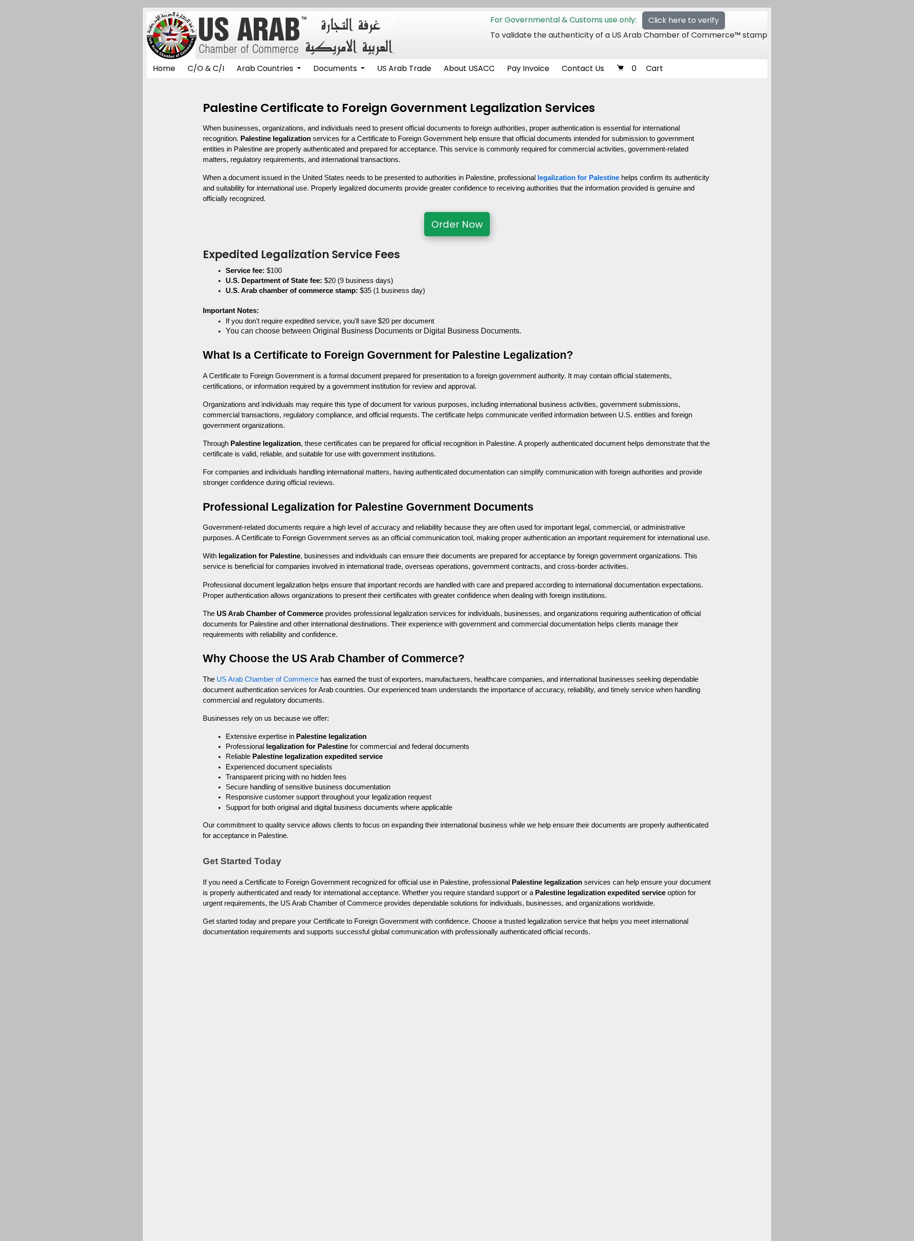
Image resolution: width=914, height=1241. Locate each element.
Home (164, 68)
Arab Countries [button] (266, 68)
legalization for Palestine (578, 178)
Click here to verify (683, 20)
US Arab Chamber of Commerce (267, 679)
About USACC (469, 68)
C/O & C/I (206, 68)
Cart (647, 68)
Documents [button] (336, 68)
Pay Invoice (528, 68)
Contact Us (583, 68)
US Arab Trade (404, 68)
